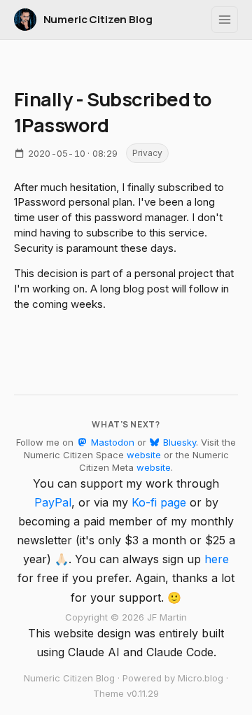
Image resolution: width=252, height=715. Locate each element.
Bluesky (178, 442)
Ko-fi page (159, 502)
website (144, 454)
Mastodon (111, 442)
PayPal (52, 502)
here (216, 559)
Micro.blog (200, 678)
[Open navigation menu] (224, 19)
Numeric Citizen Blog (98, 19)
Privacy (147, 153)
